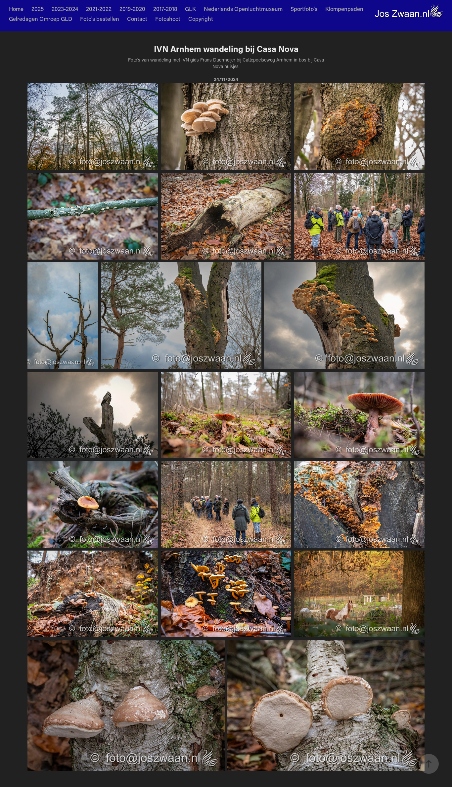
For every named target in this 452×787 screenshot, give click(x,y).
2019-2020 (132, 8)
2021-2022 (99, 8)
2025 (37, 8)
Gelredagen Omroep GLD (40, 18)
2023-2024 (65, 8)
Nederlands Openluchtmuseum (243, 8)
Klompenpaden (344, 8)
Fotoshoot (167, 18)
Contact (137, 18)
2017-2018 (165, 8)
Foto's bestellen (99, 18)
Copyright (200, 18)
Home (16, 8)
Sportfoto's (304, 8)
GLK (190, 8)
